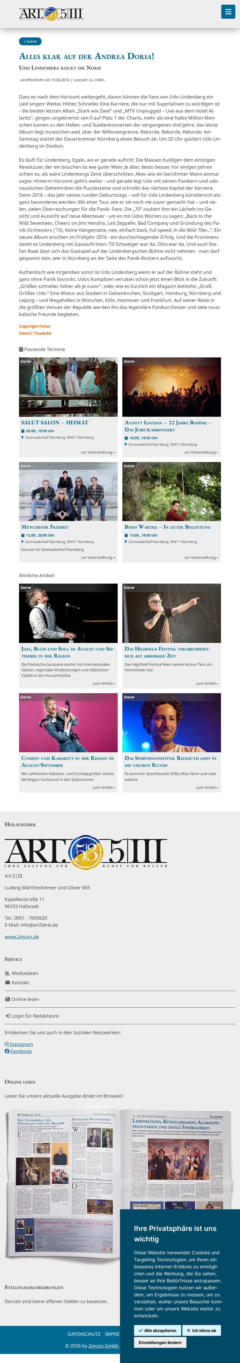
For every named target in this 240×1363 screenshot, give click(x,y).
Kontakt (20, 982)
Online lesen (25, 999)
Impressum (119, 1334)
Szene (32, 41)
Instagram (21, 1044)
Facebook (20, 1051)
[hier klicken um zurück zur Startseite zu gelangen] (51, 14)
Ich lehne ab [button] (204, 1330)
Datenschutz (84, 1334)
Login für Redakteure (35, 1016)
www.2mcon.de (22, 936)
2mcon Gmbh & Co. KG (113, 1346)
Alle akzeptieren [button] (160, 1330)
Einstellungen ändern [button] (160, 1342)
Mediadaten (24, 973)
